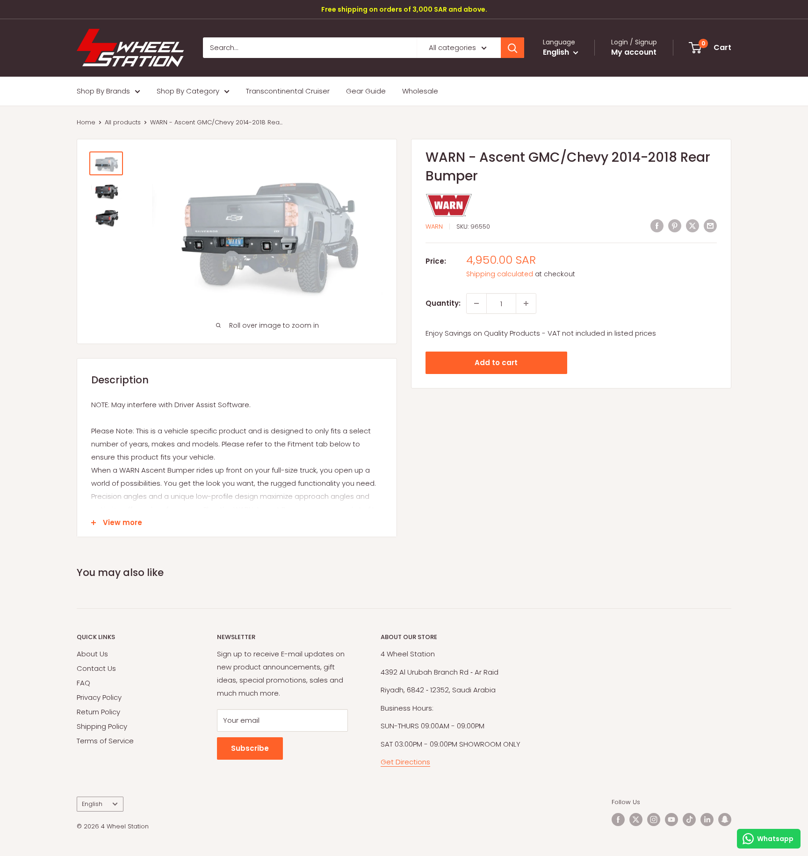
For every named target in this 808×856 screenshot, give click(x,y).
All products (123, 122)
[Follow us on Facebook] (618, 819)
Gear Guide (366, 91)
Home (86, 122)
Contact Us (96, 668)
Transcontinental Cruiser (288, 91)
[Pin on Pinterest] (674, 225)
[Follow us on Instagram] (653, 819)
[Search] (512, 47)
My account (633, 52)
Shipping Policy (102, 726)
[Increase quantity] (526, 303)
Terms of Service (105, 741)
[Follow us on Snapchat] (724, 819)
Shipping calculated (499, 274)
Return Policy (98, 712)
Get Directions (405, 762)
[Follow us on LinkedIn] (707, 819)
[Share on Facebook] (657, 225)
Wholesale (420, 91)
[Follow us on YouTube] (671, 819)
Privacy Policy (99, 697)
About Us (92, 654)
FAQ (83, 683)
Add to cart (496, 362)
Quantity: (443, 303)
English (92, 804)
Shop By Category (188, 91)
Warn (434, 226)
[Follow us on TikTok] (689, 819)
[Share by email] (710, 225)
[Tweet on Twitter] (692, 225)
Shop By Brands (103, 91)
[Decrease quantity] (476, 303)
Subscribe (250, 748)
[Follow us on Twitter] (635, 819)
